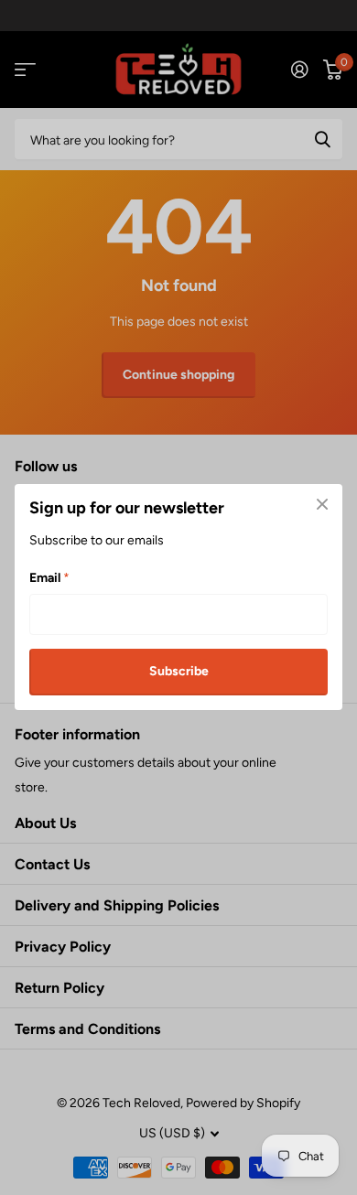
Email (49, 579)
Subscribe (179, 672)
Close (322, 504)
